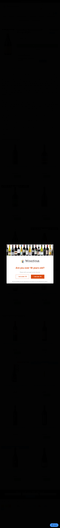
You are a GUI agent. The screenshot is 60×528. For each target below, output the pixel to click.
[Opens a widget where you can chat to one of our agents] (54, 525)
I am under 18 (22, 276)
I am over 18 (37, 276)
